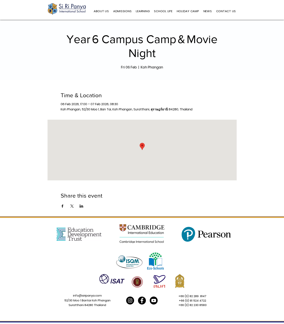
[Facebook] (142, 300)
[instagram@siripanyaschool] (130, 300)
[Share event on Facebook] (62, 206)
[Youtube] (154, 300)
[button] (101, 11)
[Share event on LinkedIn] (81, 206)
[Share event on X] (72, 206)
